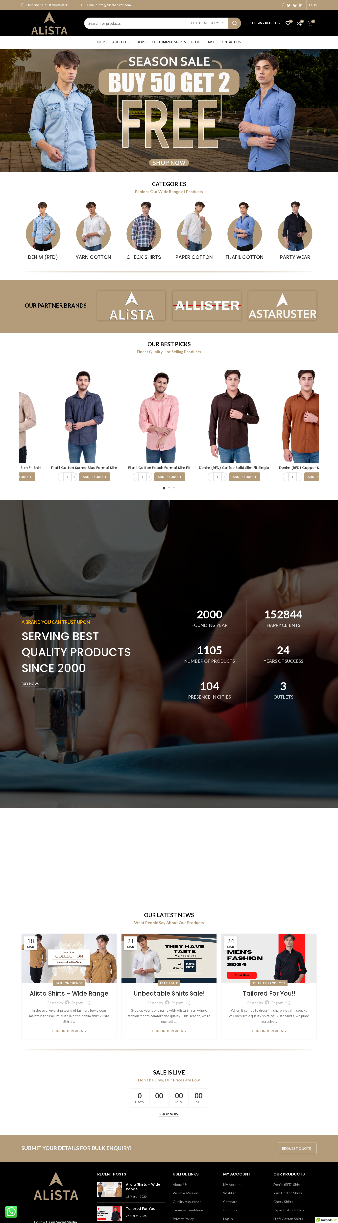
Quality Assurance (187, 1201)
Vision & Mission (185, 1193)
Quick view (33, 388)
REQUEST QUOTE (296, 1148)
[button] (87, 476)
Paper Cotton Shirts (289, 1210)
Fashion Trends (68, 983)
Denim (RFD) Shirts (287, 1184)
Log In (228, 1219)
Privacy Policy (183, 1219)
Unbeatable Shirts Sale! (169, 993)
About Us (180, 1184)
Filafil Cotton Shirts (288, 1219)
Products (230, 1210)
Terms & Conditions (188, 1210)
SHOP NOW (168, 1114)
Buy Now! (30, 684)
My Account (232, 1184)
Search (234, 23)
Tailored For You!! (269, 993)
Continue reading (69, 1031)
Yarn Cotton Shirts (287, 1193)
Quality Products (269, 983)
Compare (33, 377)
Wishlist (229, 1193)
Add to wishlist (33, 400)
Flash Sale (169, 983)
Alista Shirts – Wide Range (69, 993)
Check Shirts (283, 1201)
